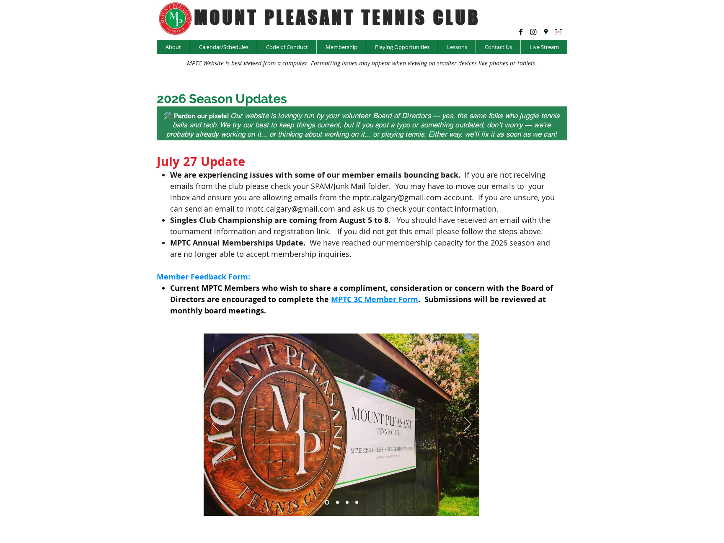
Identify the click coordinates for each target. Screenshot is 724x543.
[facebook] (521, 32)
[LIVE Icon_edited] (558, 32)
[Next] (467, 424)
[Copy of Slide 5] (347, 502)
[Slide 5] (356, 502)
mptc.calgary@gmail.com (397, 197)
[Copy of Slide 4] (337, 502)
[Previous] (215, 424)
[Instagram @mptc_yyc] (533, 32)
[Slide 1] (327, 502)
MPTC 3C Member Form (374, 299)
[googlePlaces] (546, 32)
